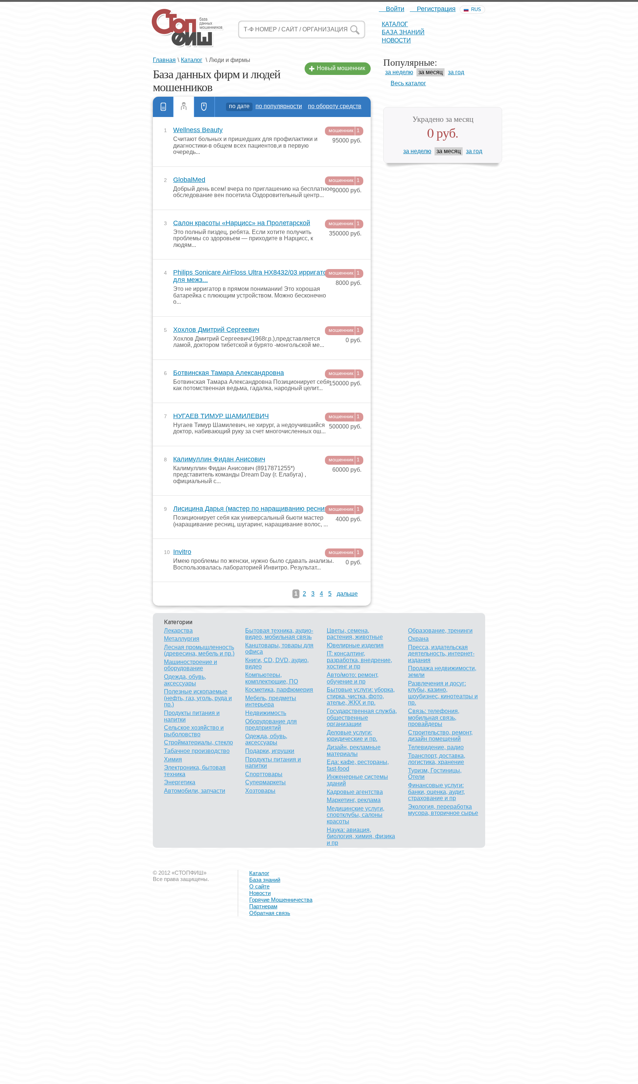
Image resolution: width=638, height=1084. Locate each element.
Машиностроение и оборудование (190, 665)
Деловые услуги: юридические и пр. (352, 735)
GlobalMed (189, 179)
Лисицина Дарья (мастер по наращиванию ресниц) (251, 508)
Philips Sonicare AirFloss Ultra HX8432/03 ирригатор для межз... (251, 276)
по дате (239, 106)
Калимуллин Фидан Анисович (219, 459)
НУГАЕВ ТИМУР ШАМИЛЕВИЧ (221, 416)
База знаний (403, 32)
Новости (396, 40)
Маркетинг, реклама (354, 800)
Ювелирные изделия (355, 645)
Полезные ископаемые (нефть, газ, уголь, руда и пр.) (198, 698)
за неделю (399, 72)
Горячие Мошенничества (280, 900)
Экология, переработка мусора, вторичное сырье (443, 809)
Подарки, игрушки (269, 751)
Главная (164, 60)
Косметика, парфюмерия (279, 689)
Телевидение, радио (436, 747)
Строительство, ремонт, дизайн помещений (440, 735)
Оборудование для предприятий (271, 724)
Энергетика (179, 782)
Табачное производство (197, 751)
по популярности (278, 106)
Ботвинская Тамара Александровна (228, 372)
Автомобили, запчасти (194, 791)
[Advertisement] (221, 1031)
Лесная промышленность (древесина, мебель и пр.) (199, 650)
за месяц (430, 72)
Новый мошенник (341, 68)
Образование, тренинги (440, 630)
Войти (394, 9)
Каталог (395, 24)
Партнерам (263, 906)
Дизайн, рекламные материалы (354, 750)
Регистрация (435, 9)
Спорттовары (263, 774)
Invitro (182, 551)
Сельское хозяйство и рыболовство (194, 731)
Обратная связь (269, 913)
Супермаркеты (265, 782)
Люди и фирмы (184, 107)
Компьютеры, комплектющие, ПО (271, 678)
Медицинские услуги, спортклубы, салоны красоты (355, 815)
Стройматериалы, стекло (198, 742)
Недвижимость (265, 713)
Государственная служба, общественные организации (362, 717)
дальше (347, 594)
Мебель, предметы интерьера (270, 701)
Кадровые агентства (355, 792)
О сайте (259, 886)
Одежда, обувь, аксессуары (185, 680)
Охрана (418, 639)
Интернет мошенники (204, 107)
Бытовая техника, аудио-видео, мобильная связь (279, 633)
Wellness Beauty (198, 130)
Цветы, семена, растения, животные (355, 633)
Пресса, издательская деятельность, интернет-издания (441, 653)
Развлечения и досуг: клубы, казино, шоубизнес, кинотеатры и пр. (443, 693)
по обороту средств (334, 106)
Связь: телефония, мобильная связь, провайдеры (433, 717)
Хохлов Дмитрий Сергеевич (216, 329)
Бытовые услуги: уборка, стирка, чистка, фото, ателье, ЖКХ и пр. (361, 696)
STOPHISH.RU (187, 28)
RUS (476, 9)
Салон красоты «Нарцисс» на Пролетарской (241, 223)
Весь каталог (408, 83)
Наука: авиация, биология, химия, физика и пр (361, 836)
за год (456, 72)
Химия (173, 759)
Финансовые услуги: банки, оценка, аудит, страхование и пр (436, 791)
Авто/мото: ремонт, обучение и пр (352, 678)
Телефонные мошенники (163, 107)
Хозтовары (260, 791)
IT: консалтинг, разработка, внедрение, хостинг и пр (359, 660)
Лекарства (178, 630)
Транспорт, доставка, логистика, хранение (436, 759)
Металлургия (181, 639)
